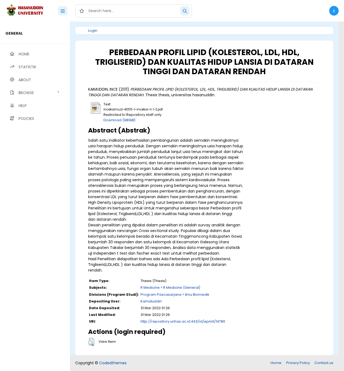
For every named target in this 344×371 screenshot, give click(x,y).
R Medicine (150, 287)
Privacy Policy (298, 363)
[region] (35, 196)
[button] (334, 11)
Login (92, 30)
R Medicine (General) (181, 287)
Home (276, 363)
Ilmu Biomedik (197, 294)
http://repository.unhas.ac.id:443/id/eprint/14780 (183, 321)
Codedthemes (113, 363)
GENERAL (14, 33)
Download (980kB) (119, 120)
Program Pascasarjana (161, 294)
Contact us (323, 363)
